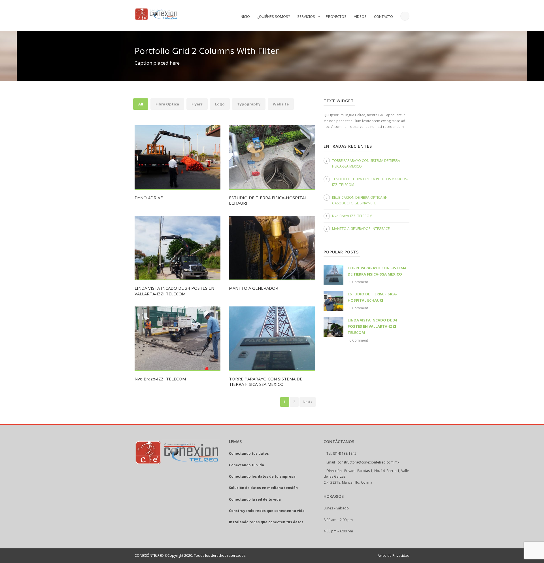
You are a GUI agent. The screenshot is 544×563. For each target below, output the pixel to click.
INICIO (245, 16)
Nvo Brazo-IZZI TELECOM (160, 379)
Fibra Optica (167, 104)
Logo (220, 104)
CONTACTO (383, 16)
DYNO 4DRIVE (149, 197)
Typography (248, 104)
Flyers (197, 104)
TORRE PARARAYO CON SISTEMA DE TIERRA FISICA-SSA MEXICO (265, 381)
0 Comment (358, 282)
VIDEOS (360, 16)
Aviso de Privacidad (393, 555)
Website (281, 104)
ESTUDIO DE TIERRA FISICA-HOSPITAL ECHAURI (268, 200)
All (140, 104)
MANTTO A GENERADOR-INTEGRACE (361, 228)
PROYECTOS (336, 16)
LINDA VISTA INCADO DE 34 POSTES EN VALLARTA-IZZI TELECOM (174, 291)
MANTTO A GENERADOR (253, 288)
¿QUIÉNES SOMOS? (273, 16)
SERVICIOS (306, 16)
